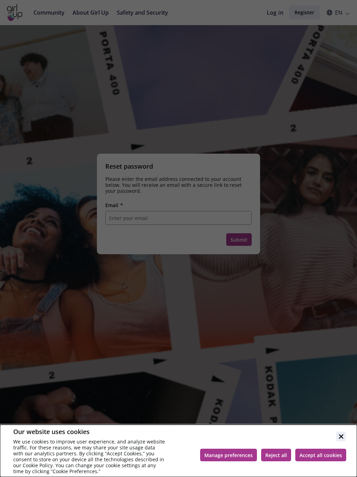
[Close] (341, 436)
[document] (178, 451)
